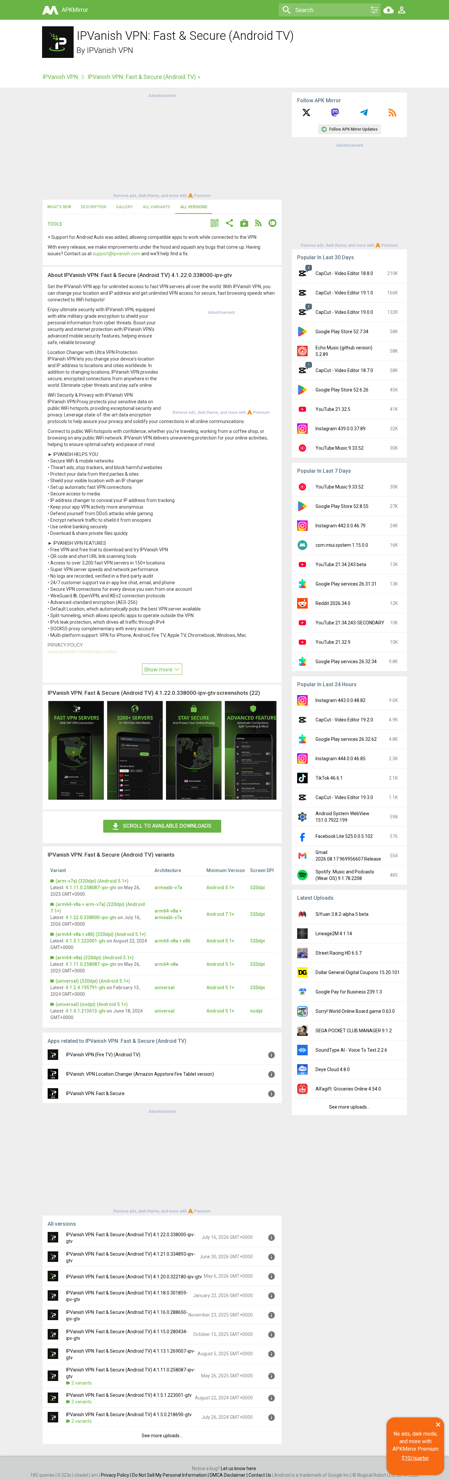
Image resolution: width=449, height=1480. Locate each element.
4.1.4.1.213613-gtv (85, 1011)
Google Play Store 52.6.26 (342, 389)
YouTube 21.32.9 (333, 642)
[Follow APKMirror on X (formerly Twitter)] (306, 114)
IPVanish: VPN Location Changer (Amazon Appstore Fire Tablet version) (140, 1074)
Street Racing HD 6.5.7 (339, 953)
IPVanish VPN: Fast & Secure (95, 1093)
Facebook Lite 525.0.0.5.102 (344, 836)
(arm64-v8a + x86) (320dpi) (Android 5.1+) (101, 934)
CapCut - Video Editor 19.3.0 (344, 797)
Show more (159, 669)
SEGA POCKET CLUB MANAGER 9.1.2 (354, 1030)
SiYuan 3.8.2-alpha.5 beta (342, 914)
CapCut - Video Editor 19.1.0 (344, 292)
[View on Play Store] (244, 224)
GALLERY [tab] (124, 207)
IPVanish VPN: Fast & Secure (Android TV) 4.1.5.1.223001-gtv (129, 1395)
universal (164, 987)
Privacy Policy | (116, 1475)
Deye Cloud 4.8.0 (333, 1069)
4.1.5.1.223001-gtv (85, 940)
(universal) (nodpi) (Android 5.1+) (92, 1004)
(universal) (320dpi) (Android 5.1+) (93, 981)
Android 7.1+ (220, 914)
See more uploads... (162, 1435)
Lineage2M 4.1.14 (334, 933)
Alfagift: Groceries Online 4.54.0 (348, 1088)
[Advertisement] (162, 145)
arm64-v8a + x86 (172, 940)
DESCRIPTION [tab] (93, 207)
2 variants (81, 1383)
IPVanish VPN (110, 50)
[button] (215, 224)
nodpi (256, 1011)
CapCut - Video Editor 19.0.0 (344, 312)
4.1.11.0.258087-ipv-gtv (90, 887)
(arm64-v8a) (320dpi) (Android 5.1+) (95, 957)
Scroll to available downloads (167, 826)
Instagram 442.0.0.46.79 (341, 525)
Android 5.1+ (220, 887)
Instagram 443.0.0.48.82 (341, 700)
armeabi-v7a (168, 887)
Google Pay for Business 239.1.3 (349, 991)
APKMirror (75, 9)
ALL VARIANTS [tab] (156, 207)
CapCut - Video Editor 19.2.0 (344, 719)
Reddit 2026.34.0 (333, 603)
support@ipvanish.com (116, 253)
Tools (55, 224)
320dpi (257, 887)
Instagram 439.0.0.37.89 (341, 428)
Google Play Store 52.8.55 (342, 506)
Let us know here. (239, 1468)
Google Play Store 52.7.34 (342, 331)
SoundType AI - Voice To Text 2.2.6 (351, 1050)
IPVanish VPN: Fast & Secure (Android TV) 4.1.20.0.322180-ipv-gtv (134, 1276)
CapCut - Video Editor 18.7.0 (344, 370)
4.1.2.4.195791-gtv (85, 987)
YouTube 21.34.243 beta (341, 564)
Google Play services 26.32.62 (346, 739)
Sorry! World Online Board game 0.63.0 (355, 1011)
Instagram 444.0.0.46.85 (341, 758)
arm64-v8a (166, 964)
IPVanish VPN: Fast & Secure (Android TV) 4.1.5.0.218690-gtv (129, 1414)
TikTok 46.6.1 (329, 778)
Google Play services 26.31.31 (346, 584)
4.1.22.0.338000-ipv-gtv (90, 917)
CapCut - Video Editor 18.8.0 (344, 273)
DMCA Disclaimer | (229, 1475)
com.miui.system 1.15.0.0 (342, 545)
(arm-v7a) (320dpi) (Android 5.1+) (92, 881)
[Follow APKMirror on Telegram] (364, 114)
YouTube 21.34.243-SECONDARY (350, 622)
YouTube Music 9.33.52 (340, 448)
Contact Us (259, 1475)
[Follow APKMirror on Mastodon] (335, 114)
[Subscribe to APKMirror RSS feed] (392, 114)
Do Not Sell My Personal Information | (171, 1475)
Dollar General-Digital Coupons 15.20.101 (358, 972)
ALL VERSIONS (193, 207)
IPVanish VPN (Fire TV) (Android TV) (103, 1054)
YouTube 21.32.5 (333, 409)
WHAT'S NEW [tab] (59, 207)
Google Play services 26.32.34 (346, 661)
